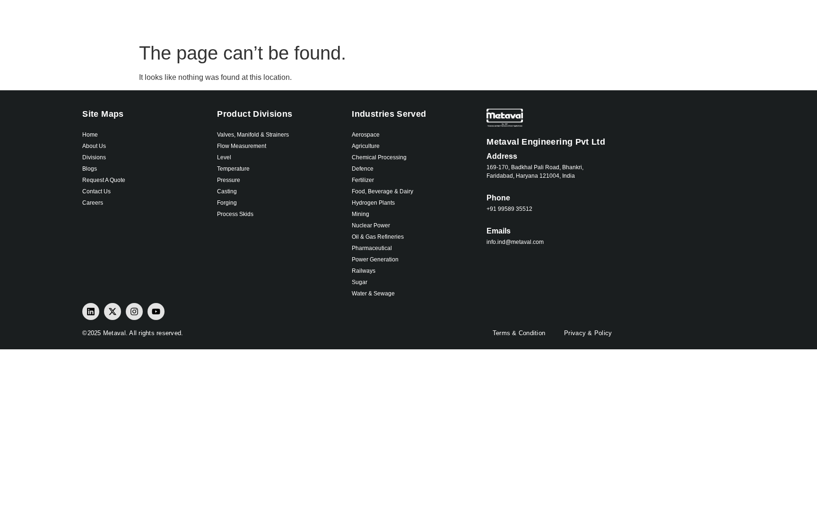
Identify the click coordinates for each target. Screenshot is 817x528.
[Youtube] (156, 311)
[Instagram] (134, 311)
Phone (498, 198)
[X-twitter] (112, 311)
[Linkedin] (90, 311)
